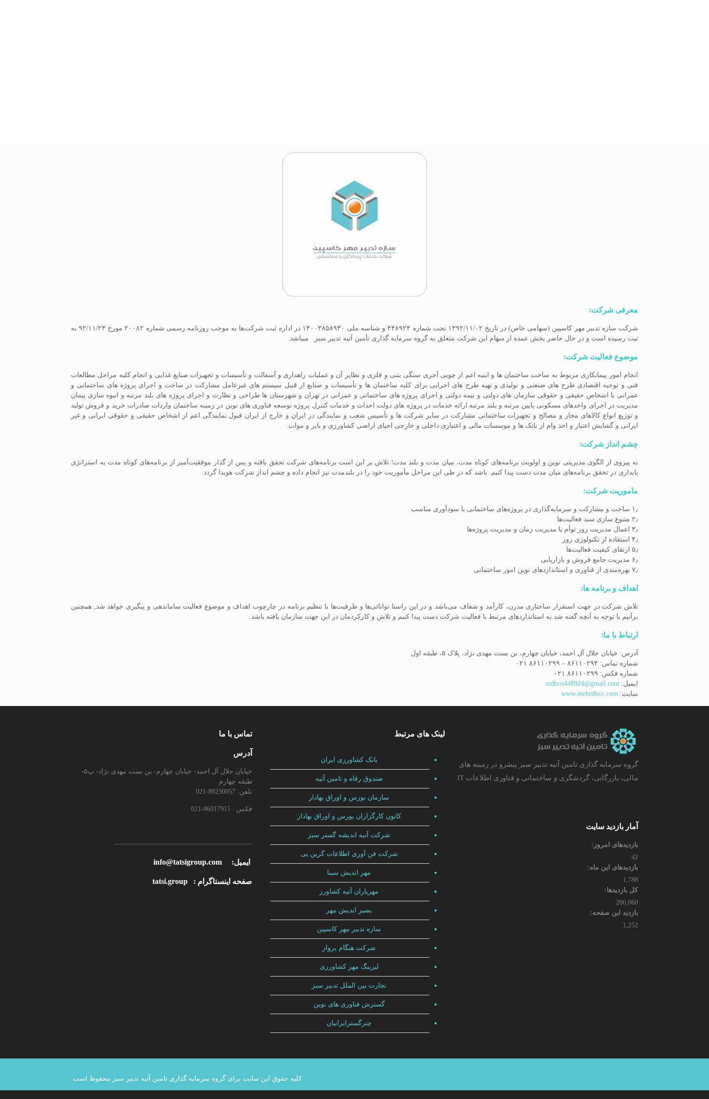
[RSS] (584, 1078)
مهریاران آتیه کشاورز (349, 891)
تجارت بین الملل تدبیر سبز (349, 985)
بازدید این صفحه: (613, 912)
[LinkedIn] (610, 1078)
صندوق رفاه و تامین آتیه (349, 778)
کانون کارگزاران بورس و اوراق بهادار (349, 816)
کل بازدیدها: (620, 890)
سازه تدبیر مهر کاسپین (349, 929)
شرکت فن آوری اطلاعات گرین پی (349, 853)
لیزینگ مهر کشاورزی (349, 966)
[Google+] (623, 1078)
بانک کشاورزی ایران (349, 759)
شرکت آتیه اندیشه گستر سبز (349, 835)
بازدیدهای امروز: (613, 844)
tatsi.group (170, 881)
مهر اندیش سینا (349, 872)
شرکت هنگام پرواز (349, 947)
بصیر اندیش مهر (349, 910)
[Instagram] (597, 1078)
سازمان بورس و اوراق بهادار (349, 797)
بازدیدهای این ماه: (612, 867)
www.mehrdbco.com (589, 693)
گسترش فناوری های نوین (349, 1004)
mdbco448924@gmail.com (582, 683)
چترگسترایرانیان (349, 1023)
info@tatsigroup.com (187, 862)
